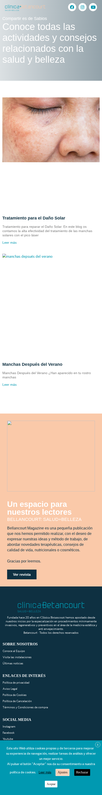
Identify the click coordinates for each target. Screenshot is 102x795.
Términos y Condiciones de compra (25, 707)
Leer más (9, 242)
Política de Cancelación (17, 701)
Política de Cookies (15, 695)
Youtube (8, 739)
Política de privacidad (16, 682)
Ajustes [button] (62, 772)
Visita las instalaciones (17, 657)
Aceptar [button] (51, 784)
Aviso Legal (10, 688)
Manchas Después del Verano (32, 364)
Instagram (9, 726)
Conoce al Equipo (14, 651)
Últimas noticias (13, 663)
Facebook (8, 732)
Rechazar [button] (82, 772)
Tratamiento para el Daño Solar (33, 218)
